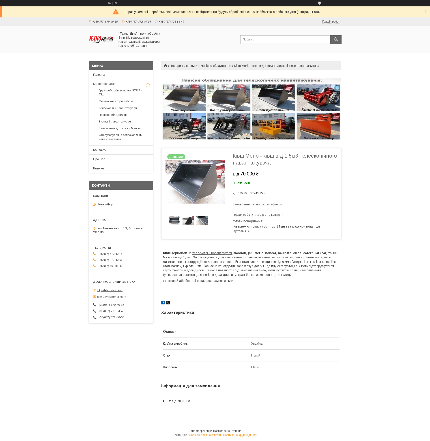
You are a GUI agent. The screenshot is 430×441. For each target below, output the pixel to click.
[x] (168, 303)
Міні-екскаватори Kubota (116, 101)
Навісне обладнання (216, 66)
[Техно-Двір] (101, 47)
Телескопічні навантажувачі (118, 108)
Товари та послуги (183, 66)
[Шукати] (336, 39)
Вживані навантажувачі (115, 121)
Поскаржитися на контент (205, 435)
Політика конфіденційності (240, 435)
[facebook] (163, 303)
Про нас (99, 159)
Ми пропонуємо (104, 84)
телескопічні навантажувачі (212, 253)
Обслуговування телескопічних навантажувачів (120, 137)
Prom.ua (236, 431)
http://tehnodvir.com (110, 290)
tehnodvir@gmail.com (111, 296)
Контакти (100, 150)
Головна (99, 74)
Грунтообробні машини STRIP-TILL (120, 92)
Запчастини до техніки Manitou (120, 128)
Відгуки (98, 168)
